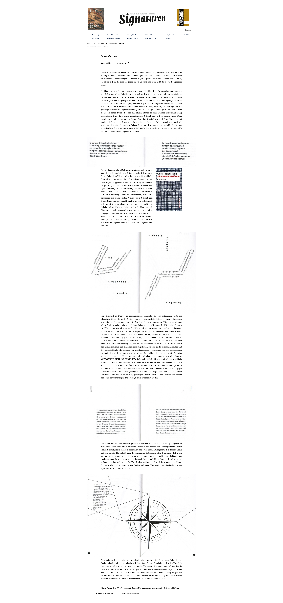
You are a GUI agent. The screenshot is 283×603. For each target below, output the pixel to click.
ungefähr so (127, 131)
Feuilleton (187, 35)
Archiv (168, 38)
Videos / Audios (150, 35)
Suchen (188, 30)
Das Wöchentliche (113, 35)
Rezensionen (95, 38)
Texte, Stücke (132, 35)
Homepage (95, 35)
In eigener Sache (150, 38)
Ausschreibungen (132, 38)
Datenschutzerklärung (130, 594)
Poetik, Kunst (169, 35)
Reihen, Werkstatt (113, 38)
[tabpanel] (141, 92)
